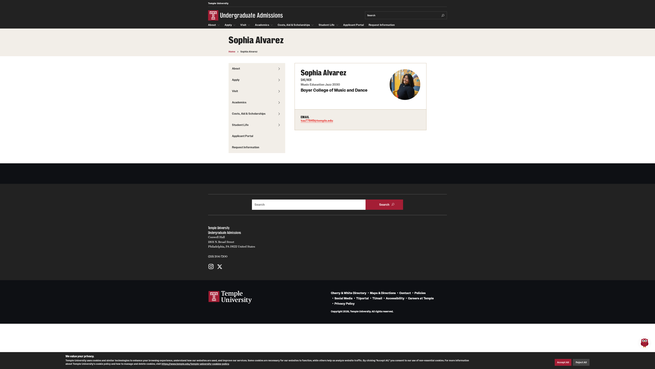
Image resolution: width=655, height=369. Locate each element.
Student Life (327, 24)
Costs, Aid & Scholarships (294, 24)
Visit (243, 24)
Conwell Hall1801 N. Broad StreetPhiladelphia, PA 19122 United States (231, 241)
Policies (420, 293)
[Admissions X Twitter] (220, 267)
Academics (262, 24)
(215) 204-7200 (217, 256)
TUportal (362, 298)
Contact (405, 293)
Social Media (343, 298)
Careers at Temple (421, 298)
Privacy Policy (344, 303)
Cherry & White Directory (348, 293)
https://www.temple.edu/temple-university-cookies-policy (195, 363)
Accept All (563, 362)
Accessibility (395, 298)
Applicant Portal (353, 24)
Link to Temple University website (230, 297)
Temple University (218, 3)
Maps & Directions (383, 293)
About (212, 24)
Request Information (382, 24)
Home (232, 51)
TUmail (377, 298)
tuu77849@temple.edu (317, 120)
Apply (228, 24)
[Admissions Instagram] (211, 267)
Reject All (581, 362)
